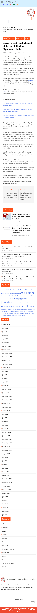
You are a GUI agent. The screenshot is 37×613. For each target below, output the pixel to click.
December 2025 (7, 353)
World (27, 38)
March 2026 (5, 342)
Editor (5, 53)
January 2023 (6, 475)
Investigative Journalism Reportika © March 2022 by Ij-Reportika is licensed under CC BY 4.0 (18, 609)
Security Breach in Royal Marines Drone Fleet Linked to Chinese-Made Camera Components (17, 263)
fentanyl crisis (15, 295)
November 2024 (7, 400)
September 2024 (7, 407)
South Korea (11, 309)
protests (10, 306)
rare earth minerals (16, 306)
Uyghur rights (31, 313)
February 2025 (6, 389)
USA (24, 311)
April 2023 (5, 468)
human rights (30, 296)
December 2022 (7, 479)
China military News (29, 289)
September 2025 (7, 364)
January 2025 (6, 393)
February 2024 (6, 432)
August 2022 (6, 493)
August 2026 (6, 325)
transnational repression (13, 311)
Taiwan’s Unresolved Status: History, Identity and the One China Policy (21, 216)
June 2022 (5, 500)
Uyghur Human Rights (14, 313)
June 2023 (5, 461)
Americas (4, 528)
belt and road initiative (5, 289)
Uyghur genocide (5, 313)
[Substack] (17, 5)
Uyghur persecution (24, 313)
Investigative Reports (8, 549)
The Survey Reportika (8, 563)
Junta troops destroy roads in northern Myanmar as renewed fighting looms (17, 104)
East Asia (11, 38)
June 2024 (5, 418)
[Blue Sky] (10, 5)
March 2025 (5, 386)
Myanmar (22, 303)
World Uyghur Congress (10, 315)
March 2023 (5, 472)
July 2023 (5, 457)
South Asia (5, 560)
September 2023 (7, 450)
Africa (4, 524)
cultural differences (16, 293)
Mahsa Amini (16, 303)
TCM (22, 309)
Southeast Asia (4, 309)
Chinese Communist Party (6, 293)
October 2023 (6, 447)
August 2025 (6, 368)
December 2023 (7, 439)
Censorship (17, 290)
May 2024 (5, 421)
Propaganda (4, 306)
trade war (6, 311)
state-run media (17, 309)
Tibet (2, 311)
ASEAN (5, 38)
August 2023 (6, 454)
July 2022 (5, 497)
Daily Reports (27, 292)
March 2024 (5, 429)
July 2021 (5, 515)
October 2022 (6, 486)
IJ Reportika (8, 299)
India (11, 299)
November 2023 (7, 443)
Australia (4, 535)
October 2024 (6, 404)
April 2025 (5, 382)
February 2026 (6, 346)
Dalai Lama (3, 295)
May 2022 (5, 504)
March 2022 (5, 511)
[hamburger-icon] (33, 18)
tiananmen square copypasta (29, 309)
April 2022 (5, 508)
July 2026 (5, 328)
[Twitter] (3, 5)
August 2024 (6, 411)
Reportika (26, 306)
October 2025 (6, 360)
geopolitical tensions (22, 295)
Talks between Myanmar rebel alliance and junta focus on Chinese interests (18, 116)
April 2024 (5, 425)
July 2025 (5, 371)
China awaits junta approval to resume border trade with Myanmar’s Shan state (17, 110)
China (22, 289)
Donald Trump (9, 296)
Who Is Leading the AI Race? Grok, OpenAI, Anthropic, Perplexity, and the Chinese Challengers (21, 229)
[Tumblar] (14, 5)
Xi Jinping (18, 315)
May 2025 (5, 378)
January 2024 (6, 436)
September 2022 (7, 490)
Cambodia (12, 289)
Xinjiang (23, 315)
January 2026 (6, 350)
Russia (32, 306)
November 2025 (7, 357)
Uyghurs (3, 315)
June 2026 (5, 332)
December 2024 (7, 396)
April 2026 (5, 339)
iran (13, 303)
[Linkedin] (7, 5)
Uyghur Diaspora (29, 311)
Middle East (19, 38)
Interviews (5, 545)
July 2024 (5, 414)
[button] (9, 21)
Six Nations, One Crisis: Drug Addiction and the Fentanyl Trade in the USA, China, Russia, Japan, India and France (18, 278)
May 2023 (5, 465)
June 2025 (5, 375)
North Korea (27, 303)
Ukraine (21, 311)
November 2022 (7, 482)
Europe (4, 542)
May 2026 (5, 335)
